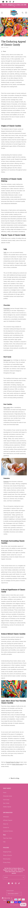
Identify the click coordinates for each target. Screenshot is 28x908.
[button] (2, 12)
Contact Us (6, 827)
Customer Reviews (8, 831)
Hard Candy (6, 799)
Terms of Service (7, 855)
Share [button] (4, 51)
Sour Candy (6, 803)
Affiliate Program (7, 820)
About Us (5, 824)
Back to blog (15, 778)
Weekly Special (7, 807)
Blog (4, 834)
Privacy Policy (6, 862)
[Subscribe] (23, 877)
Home (4, 792)
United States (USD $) (13, 893)
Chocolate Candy (7, 796)
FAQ (4, 842)
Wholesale (6, 816)
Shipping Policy (7, 852)
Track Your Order (7, 838)
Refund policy (6, 859)
